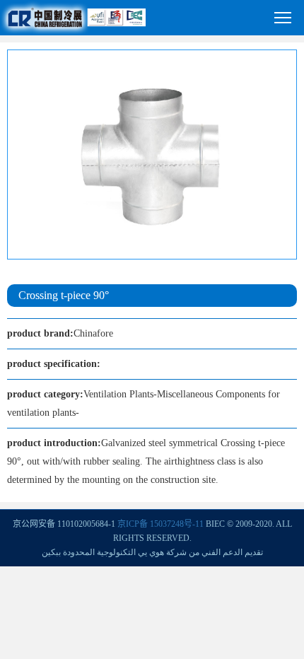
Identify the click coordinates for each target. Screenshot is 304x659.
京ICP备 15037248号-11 (160, 524)
